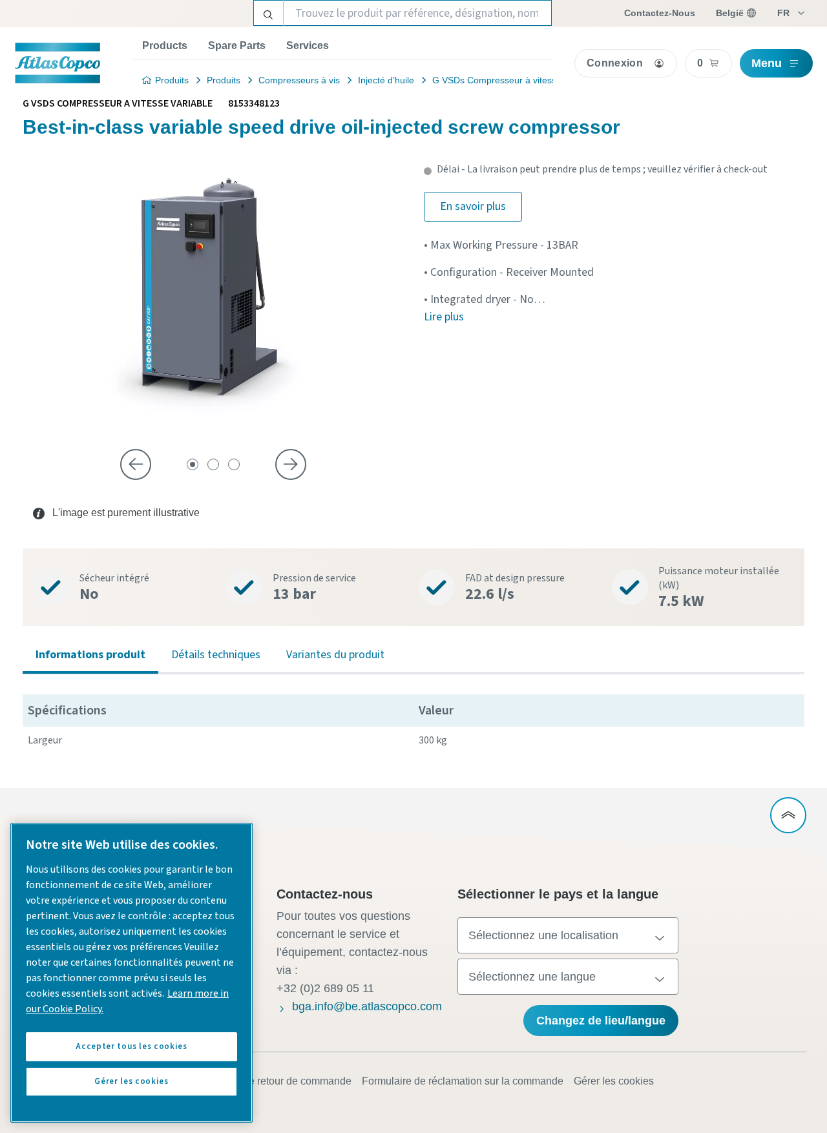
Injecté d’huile (386, 80)
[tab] (192, 464)
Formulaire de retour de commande (271, 1081)
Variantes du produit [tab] (335, 655)
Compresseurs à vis (299, 80)
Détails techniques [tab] (215, 655)
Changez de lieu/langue (600, 1020)
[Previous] (135, 464)
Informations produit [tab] (90, 655)
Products (164, 45)
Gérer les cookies (614, 1081)
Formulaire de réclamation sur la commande (462, 1081)
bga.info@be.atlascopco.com (367, 1006)
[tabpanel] (413, 724)
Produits (172, 80)
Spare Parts (237, 45)
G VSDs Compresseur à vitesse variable (514, 80)
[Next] (290, 464)
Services (307, 45)
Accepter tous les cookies (131, 1046)
